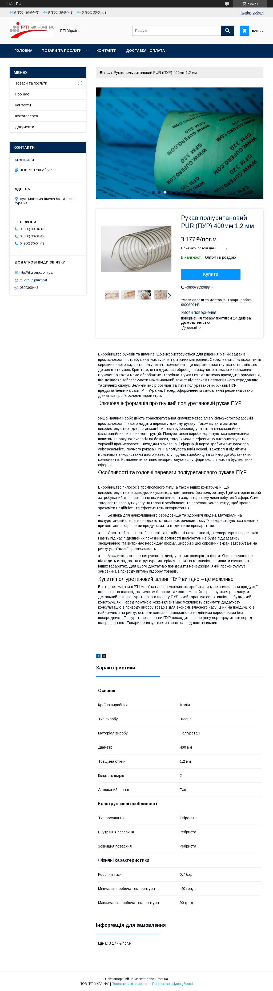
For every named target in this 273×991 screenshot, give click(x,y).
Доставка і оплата (145, 51)
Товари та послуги (62, 51)
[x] (104, 657)
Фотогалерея (26, 116)
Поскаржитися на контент (131, 984)
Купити (210, 274)
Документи (24, 127)
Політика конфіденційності (172, 984)
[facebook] (98, 657)
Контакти (107, 51)
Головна (23, 51)
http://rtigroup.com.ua (36, 272)
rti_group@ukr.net (33, 280)
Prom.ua (161, 979)
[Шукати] (227, 31)
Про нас (22, 94)
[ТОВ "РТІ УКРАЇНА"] (32, 37)
